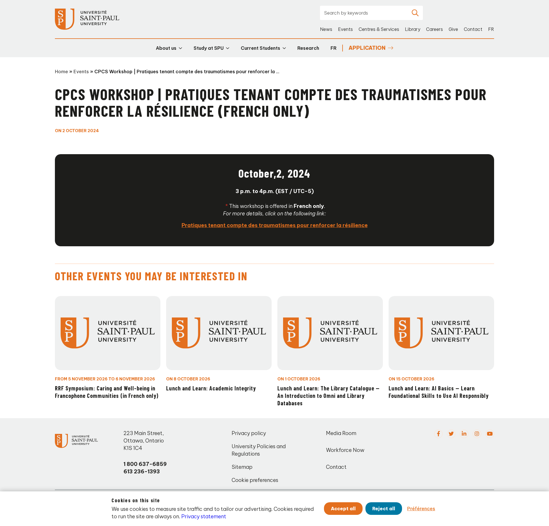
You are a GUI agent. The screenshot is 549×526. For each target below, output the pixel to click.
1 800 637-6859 (145, 464)
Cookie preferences (255, 480)
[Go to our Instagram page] (477, 434)
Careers (434, 29)
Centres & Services (379, 29)
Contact (473, 29)
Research (308, 48)
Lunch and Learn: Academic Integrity (211, 388)
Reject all (383, 508)
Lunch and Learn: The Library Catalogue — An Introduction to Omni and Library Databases (328, 395)
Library (412, 29)
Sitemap (242, 467)
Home (61, 71)
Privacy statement (203, 516)
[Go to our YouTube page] (490, 434)
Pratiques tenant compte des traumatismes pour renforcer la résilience (275, 225)
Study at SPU (209, 48)
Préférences (421, 508)
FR (491, 29)
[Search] (415, 13)
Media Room (341, 433)
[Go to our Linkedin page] (464, 434)
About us (166, 48)
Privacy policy (249, 433)
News (326, 29)
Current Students (260, 48)
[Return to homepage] (87, 19)
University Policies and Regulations (259, 450)
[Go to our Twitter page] (451, 434)
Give (453, 29)
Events (345, 29)
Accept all (343, 508)
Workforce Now (345, 450)
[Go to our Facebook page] (438, 434)
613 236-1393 (142, 471)
